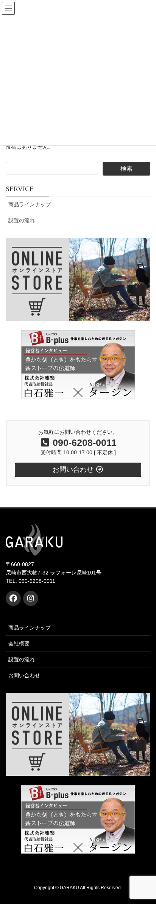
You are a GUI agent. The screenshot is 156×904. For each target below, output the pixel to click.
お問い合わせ (24, 675)
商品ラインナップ (29, 204)
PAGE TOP (145, 870)
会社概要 (19, 643)
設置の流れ (21, 220)
